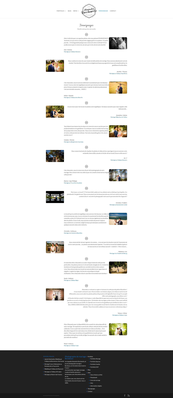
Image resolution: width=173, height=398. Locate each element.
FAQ (91, 383)
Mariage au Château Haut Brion (118, 73)
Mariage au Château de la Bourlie (73, 97)
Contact (113, 11)
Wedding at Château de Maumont (54, 369)
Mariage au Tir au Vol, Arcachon (73, 183)
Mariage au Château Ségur (71, 280)
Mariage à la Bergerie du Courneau (73, 142)
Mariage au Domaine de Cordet (118, 204)
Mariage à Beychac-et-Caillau (119, 117)
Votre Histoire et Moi (96, 375)
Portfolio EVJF (94, 367)
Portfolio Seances (95, 361)
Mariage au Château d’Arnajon (53, 371)
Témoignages (103, 11)
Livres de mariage (95, 380)
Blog (69, 11)
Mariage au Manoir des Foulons (53, 374)
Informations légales (96, 386)
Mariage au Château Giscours (72, 51)
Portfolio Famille (95, 364)
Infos (75, 11)
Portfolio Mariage (95, 358)
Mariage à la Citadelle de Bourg (118, 253)
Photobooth (93, 377)
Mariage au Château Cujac (119, 315)
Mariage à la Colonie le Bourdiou (73, 233)
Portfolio (60, 11)
